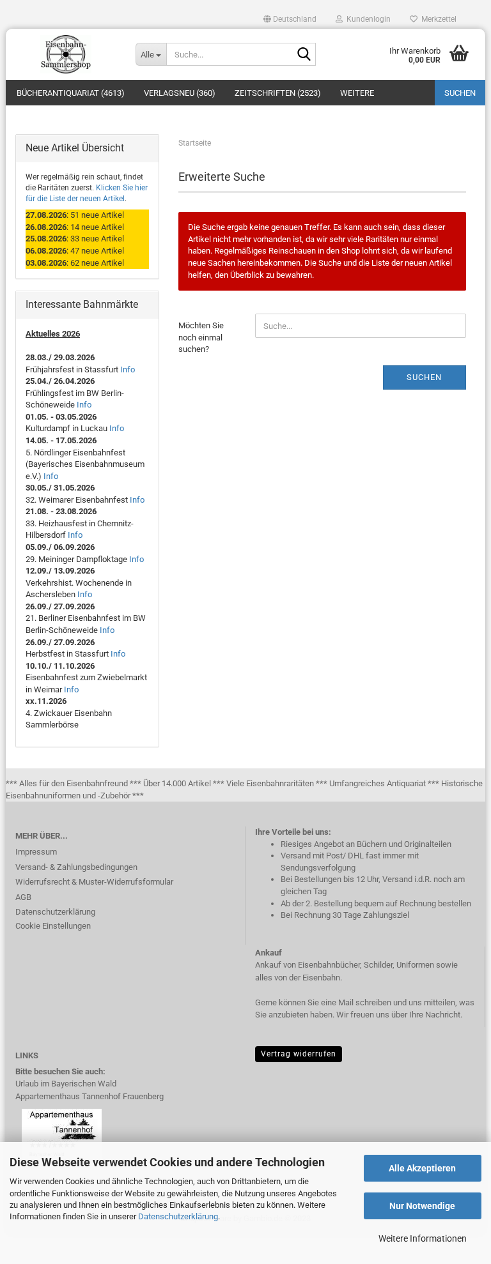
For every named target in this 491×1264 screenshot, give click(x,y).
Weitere (357, 93)
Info (127, 369)
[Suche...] (304, 54)
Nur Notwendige (422, 1206)
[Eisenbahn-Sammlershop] (65, 54)
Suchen (460, 93)
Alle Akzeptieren (422, 1168)
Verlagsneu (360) (179, 93)
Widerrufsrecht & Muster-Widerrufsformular (94, 882)
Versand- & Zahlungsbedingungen (76, 867)
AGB (23, 897)
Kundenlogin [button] (367, 19)
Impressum (36, 852)
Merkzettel (436, 19)
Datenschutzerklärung (178, 1216)
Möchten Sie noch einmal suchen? (201, 337)
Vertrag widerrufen (298, 1053)
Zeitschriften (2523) (278, 93)
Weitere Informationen (422, 1238)
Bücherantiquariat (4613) (71, 93)
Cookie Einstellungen (53, 926)
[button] (290, 19)
